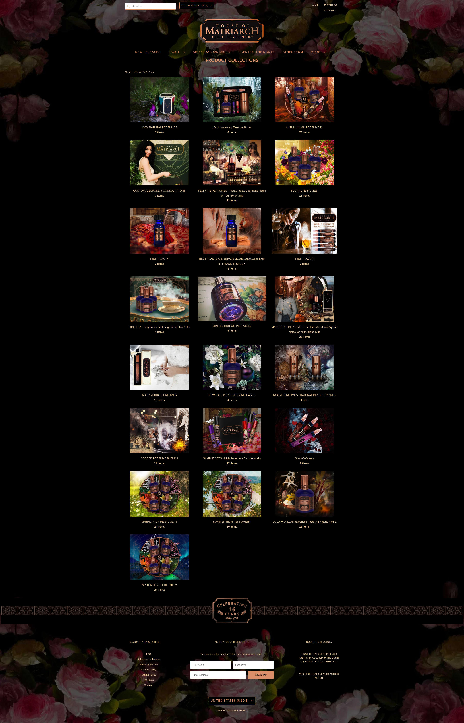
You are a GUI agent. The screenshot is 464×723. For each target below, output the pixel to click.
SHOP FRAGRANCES (210, 51)
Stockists (149, 680)
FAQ (148, 654)
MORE (316, 51)
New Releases (148, 51)
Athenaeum (293, 51)
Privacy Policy (148, 669)
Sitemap (148, 685)
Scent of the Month (257, 51)
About (175, 51)
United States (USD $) (195, 5)
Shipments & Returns (148, 659)
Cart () (331, 5)
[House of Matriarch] (232, 31)
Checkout (330, 10)
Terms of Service (149, 664)
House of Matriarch (238, 710)
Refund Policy (148, 675)
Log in (316, 5)
